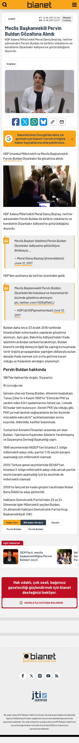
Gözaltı (55, 522)
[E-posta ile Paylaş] (62, 122)
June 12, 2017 (23, 263)
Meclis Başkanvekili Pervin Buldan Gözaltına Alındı (33, 31)
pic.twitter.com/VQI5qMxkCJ (34, 302)
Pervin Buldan (12, 158)
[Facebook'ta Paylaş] (16, 122)
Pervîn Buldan (35, 529)
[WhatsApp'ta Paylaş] (34, 122)
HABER (11, 18)
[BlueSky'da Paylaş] (43, 122)
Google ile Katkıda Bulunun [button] (43, 602)
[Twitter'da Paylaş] (25, 122)
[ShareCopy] (52, 122)
